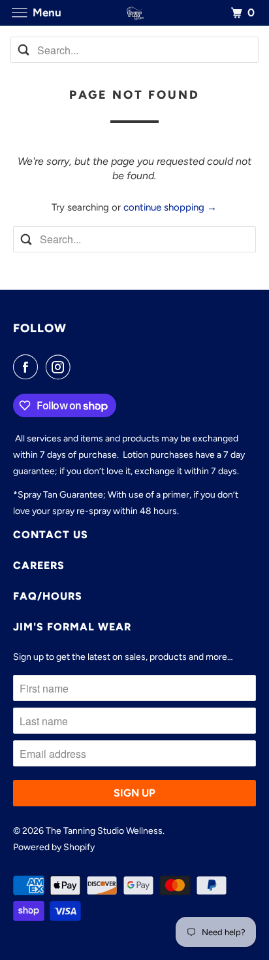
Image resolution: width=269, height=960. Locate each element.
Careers (39, 565)
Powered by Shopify (54, 847)
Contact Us (50, 534)
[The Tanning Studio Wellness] (134, 13)
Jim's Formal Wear (72, 627)
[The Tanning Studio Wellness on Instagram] (61, 366)
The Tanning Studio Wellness (104, 830)
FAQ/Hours (47, 596)
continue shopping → (170, 207)
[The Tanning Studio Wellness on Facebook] (28, 366)
